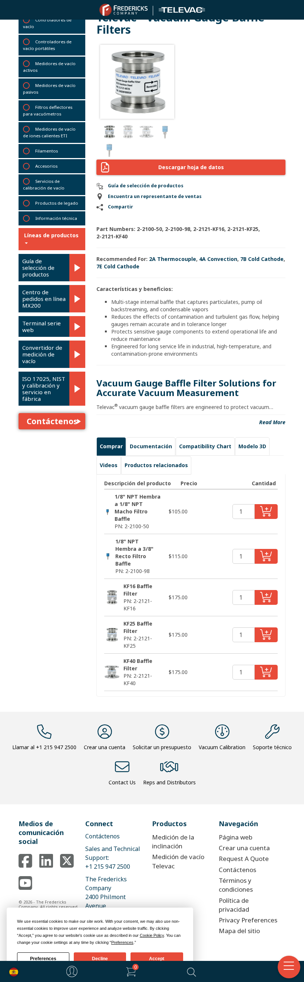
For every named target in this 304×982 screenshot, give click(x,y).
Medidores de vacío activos (49, 67)
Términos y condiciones (236, 885)
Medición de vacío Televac (178, 861)
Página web (235, 837)
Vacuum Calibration (222, 747)
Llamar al (44, 747)
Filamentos (46, 151)
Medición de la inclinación (173, 841)
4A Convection (218, 258)
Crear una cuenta (104, 747)
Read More (272, 422)
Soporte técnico (272, 747)
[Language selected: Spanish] (12, 971)
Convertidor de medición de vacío (42, 354)
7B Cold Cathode (262, 258)
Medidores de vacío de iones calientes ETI (49, 132)
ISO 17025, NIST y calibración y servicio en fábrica (43, 388)
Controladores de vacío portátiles (47, 45)
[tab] (111, 446)
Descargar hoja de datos (191, 167)
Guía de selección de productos (38, 268)
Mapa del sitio (239, 930)
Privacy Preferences (248, 920)
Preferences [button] (122, 942)
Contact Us (122, 782)
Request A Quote (244, 858)
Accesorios (46, 166)
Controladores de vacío (47, 23)
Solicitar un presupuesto (162, 747)
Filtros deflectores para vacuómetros (47, 110)
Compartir (120, 207)
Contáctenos (52, 421)
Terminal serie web (41, 326)
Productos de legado (56, 203)
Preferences (43, 958)
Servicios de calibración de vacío (44, 184)
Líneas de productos (51, 235)
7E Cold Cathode (117, 266)
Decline (100, 958)
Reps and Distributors (169, 782)
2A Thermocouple (172, 258)
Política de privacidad (234, 905)
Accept (156, 958)
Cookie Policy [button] (152, 935)
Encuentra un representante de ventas (155, 196)
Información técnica (56, 218)
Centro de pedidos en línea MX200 (44, 299)
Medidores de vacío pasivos (49, 89)
